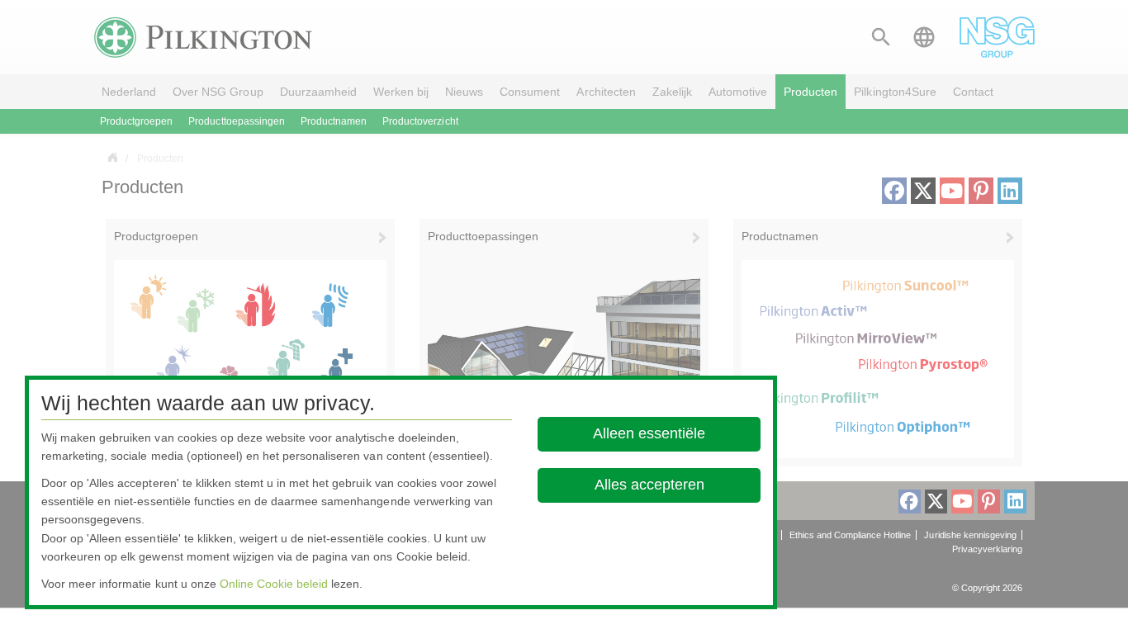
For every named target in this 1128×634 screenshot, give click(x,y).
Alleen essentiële (650, 433)
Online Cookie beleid (274, 583)
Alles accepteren (649, 484)
